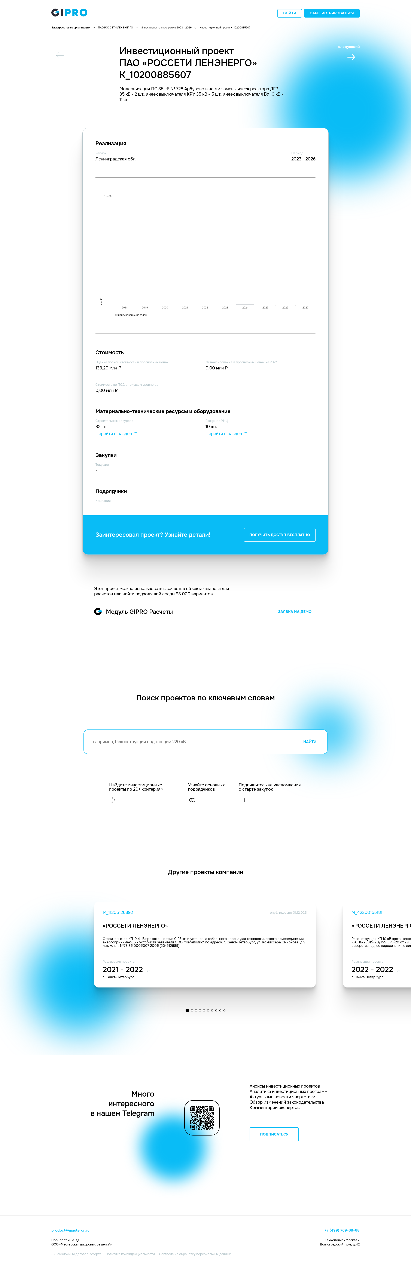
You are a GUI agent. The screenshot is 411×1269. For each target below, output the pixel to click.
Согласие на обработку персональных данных (195, 1254)
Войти (289, 13)
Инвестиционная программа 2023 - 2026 (166, 27)
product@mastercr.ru (70, 1230)
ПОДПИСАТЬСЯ (274, 1134)
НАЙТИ (309, 742)
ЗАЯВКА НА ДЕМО (294, 611)
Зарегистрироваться (332, 13)
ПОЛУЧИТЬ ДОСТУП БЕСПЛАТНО (279, 535)
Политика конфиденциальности (130, 1254)
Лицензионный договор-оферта (76, 1254)
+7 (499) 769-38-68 (342, 1230)
